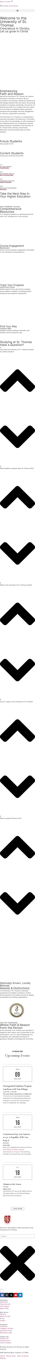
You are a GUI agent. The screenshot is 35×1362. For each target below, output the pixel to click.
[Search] (1, 1291)
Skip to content (5, 1)
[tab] (17, 1061)
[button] (17, 10)
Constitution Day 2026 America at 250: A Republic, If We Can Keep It (16, 1137)
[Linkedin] (20, 1295)
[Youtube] (15, 1295)
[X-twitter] (11, 1295)
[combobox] (17, 1236)
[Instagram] (6, 1295)
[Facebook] (2, 1295)
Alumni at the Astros (12, 1184)
